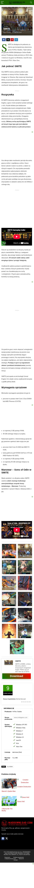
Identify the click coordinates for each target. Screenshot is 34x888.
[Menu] (2, 2)
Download (16, 676)
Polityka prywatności (18, 857)
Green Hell (21, 801)
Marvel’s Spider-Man (9, 791)
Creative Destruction (24, 786)
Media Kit (21, 858)
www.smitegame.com (20, 717)
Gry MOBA (10, 766)
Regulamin (7, 857)
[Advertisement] (17, 209)
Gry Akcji (6, 26)
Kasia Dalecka (7, 32)
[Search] (31, 2)
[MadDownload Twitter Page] (6, 838)
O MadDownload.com (10, 858)
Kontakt (16, 860)
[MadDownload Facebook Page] (2, 838)
